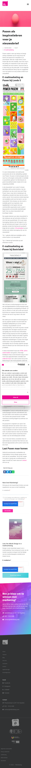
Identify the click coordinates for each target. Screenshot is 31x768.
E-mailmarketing (9, 50)
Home (3, 651)
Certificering (3, 754)
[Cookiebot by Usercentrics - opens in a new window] (18, 365)
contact (24, 460)
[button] (27, 4)
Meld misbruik (4, 757)
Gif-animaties (19, 228)
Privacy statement (5, 751)
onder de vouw (6, 358)
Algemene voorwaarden (6, 748)
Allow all (15, 397)
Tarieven (4, 654)
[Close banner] (28, 364)
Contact (4, 666)
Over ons (4, 660)
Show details (22, 392)
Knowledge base (6, 672)
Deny (15, 402)
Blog (3, 657)
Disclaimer (3, 760)
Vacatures (4, 663)
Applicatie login (6, 669)
